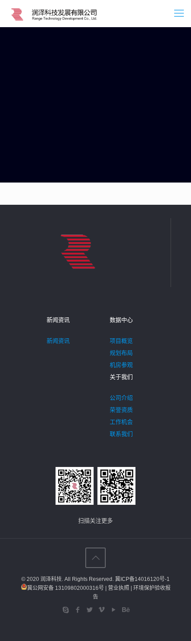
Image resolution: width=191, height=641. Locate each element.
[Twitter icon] (89, 609)
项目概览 (121, 340)
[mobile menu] (179, 13)
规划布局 (121, 352)
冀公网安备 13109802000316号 (65, 588)
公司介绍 (121, 397)
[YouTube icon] (113, 609)
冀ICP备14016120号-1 (142, 579)
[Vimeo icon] (101, 609)
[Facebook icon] (77, 609)
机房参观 (121, 364)
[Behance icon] (125, 609)
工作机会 (121, 421)
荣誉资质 (121, 409)
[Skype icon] (65, 609)
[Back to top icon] (95, 558)
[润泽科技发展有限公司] (55, 13)
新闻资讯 (58, 340)
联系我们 (121, 433)
